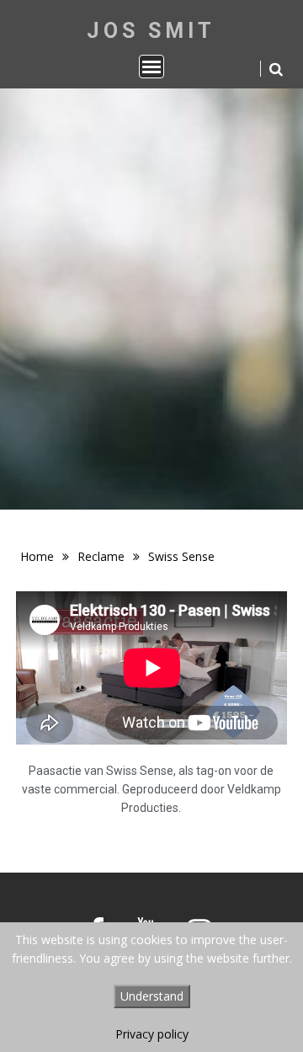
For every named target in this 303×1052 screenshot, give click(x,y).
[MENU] (151, 66)
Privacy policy (152, 1034)
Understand (151, 996)
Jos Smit (151, 31)
